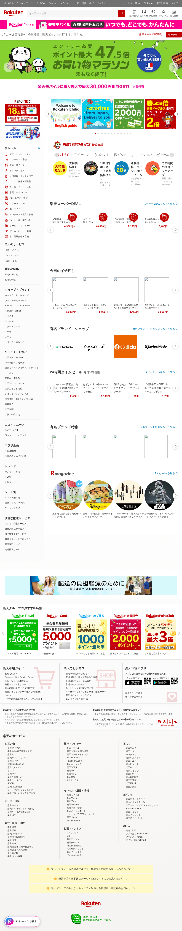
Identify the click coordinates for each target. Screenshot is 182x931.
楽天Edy (11, 873)
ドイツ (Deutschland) (136, 898)
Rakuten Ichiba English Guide (19, 704)
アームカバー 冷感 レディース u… (81, 404)
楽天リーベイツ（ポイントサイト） (22, 368)
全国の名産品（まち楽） (16, 456)
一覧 (37, 148)
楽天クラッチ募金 (133, 720)
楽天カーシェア (74, 822)
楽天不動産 (131, 842)
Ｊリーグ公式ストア (14, 342)
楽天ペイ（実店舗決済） (77, 726)
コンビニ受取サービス (15, 523)
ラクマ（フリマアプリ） (16, 435)
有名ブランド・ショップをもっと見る (154, 328)
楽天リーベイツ (14, 839)
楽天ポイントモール (135, 860)
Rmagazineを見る (165, 528)
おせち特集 (10, 279)
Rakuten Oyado (74, 819)
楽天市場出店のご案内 (76, 701)
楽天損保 (11, 898)
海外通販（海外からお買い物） (20, 399)
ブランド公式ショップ (15, 300)
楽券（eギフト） (13, 414)
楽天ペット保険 (14, 915)
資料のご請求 (90, 704)
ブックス (101, 3)
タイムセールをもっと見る (160, 426)
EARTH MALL (11, 430)
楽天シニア (131, 819)
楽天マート (12, 832)
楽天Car (130, 832)
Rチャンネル (73, 891)
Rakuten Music (74, 904)
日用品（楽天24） (13, 378)
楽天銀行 (11, 885)
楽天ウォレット (14, 892)
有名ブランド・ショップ (16, 295)
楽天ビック (12, 819)
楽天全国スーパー (16, 835)
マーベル (9, 321)
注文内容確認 (13, 726)
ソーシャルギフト (13, 508)
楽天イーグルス (74, 911)
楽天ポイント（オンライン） (79, 723)
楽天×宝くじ (73, 832)
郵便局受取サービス (14, 528)
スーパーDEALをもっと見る (159, 203)
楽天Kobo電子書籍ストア (19, 809)
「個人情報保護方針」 (49, 750)
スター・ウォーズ (13, 326)
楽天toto (70, 829)
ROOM (8, 477)
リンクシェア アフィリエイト (81, 873)
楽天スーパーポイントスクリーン (142, 864)
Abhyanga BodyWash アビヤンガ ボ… (101, 404)
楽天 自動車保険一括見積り (20, 905)
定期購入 (9, 404)
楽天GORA (72, 826)
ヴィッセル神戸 (74, 914)
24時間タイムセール (15, 362)
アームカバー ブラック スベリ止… (122, 404)
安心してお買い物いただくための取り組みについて (117, 747)
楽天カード (12, 864)
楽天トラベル (73, 806)
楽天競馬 (71, 835)
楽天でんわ (72, 860)
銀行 (91, 3)
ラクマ (10, 829)
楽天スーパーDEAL (14, 357)
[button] (144, 13)
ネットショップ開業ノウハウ (79, 715)
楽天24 (10, 813)
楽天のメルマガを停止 (31, 726)
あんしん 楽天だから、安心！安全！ (167, 750)
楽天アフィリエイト (76, 869)
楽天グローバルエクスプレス (21, 852)
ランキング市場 (12, 471)
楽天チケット (73, 901)
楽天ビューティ (133, 822)
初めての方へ (11, 701)
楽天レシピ (131, 826)
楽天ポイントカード (135, 857)
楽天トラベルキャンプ (77, 813)
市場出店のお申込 (74, 704)
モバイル (9, 3)
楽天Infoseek (73, 863)
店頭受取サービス (13, 544)
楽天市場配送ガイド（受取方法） (21, 715)
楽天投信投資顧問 (16, 895)
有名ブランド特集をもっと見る (157, 481)
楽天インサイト (133, 873)
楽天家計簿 (131, 845)
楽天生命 (11, 902)
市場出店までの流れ (75, 712)
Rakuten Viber (74, 879)
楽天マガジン (73, 898)
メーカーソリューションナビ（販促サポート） (88, 719)
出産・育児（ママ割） (15, 503)
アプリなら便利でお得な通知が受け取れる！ (146, 701)
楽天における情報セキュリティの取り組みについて (117, 737)
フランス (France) (134, 895)
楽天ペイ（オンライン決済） (21, 867)
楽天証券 (11, 889)
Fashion (53, 3)
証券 (84, 3)
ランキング (22, 3)
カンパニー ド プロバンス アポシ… (61, 404)
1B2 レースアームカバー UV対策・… (142, 404)
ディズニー (10, 316)
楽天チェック (132, 870)
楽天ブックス (13, 806)
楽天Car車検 (132, 835)
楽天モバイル (73, 853)
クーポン (9, 373)
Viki (68, 894)
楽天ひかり (72, 856)
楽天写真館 (131, 839)
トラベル (64, 3)
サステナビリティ (133, 724)
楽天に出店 (162, 3)
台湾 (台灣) (131, 889)
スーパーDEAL (38, 3)
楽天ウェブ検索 (74, 866)
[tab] (62, 155)
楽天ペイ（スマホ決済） (19, 870)
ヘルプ (174, 3)
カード (75, 3)
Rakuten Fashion (13, 311)
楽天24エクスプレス (15, 383)
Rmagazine (10, 451)
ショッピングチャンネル (16, 394)
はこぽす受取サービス (15, 534)
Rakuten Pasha (133, 867)
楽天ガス (130, 809)
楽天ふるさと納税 (13, 388)
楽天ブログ (72, 876)
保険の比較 (12, 911)
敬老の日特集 (11, 274)
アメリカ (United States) (137, 892)
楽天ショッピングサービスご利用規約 (23, 719)
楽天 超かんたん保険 (17, 908)
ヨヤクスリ (131, 813)
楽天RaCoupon (14, 845)
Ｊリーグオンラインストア (20, 848)
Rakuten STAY (74, 816)
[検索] (121, 13)
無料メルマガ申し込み (15, 712)
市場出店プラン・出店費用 (78, 708)
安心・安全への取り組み (16, 708)
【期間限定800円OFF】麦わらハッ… (163, 404)
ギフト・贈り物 (12, 497)
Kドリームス (73, 839)
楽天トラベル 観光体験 (78, 809)
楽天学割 (9, 409)
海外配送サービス (13, 549)
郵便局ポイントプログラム (18, 539)
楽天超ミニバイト (134, 877)
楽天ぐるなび (132, 829)
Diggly (8, 482)
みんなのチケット (75, 907)
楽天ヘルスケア (133, 816)
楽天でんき (131, 806)
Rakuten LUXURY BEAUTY (18, 305)
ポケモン (9, 331)
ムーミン (9, 336)
